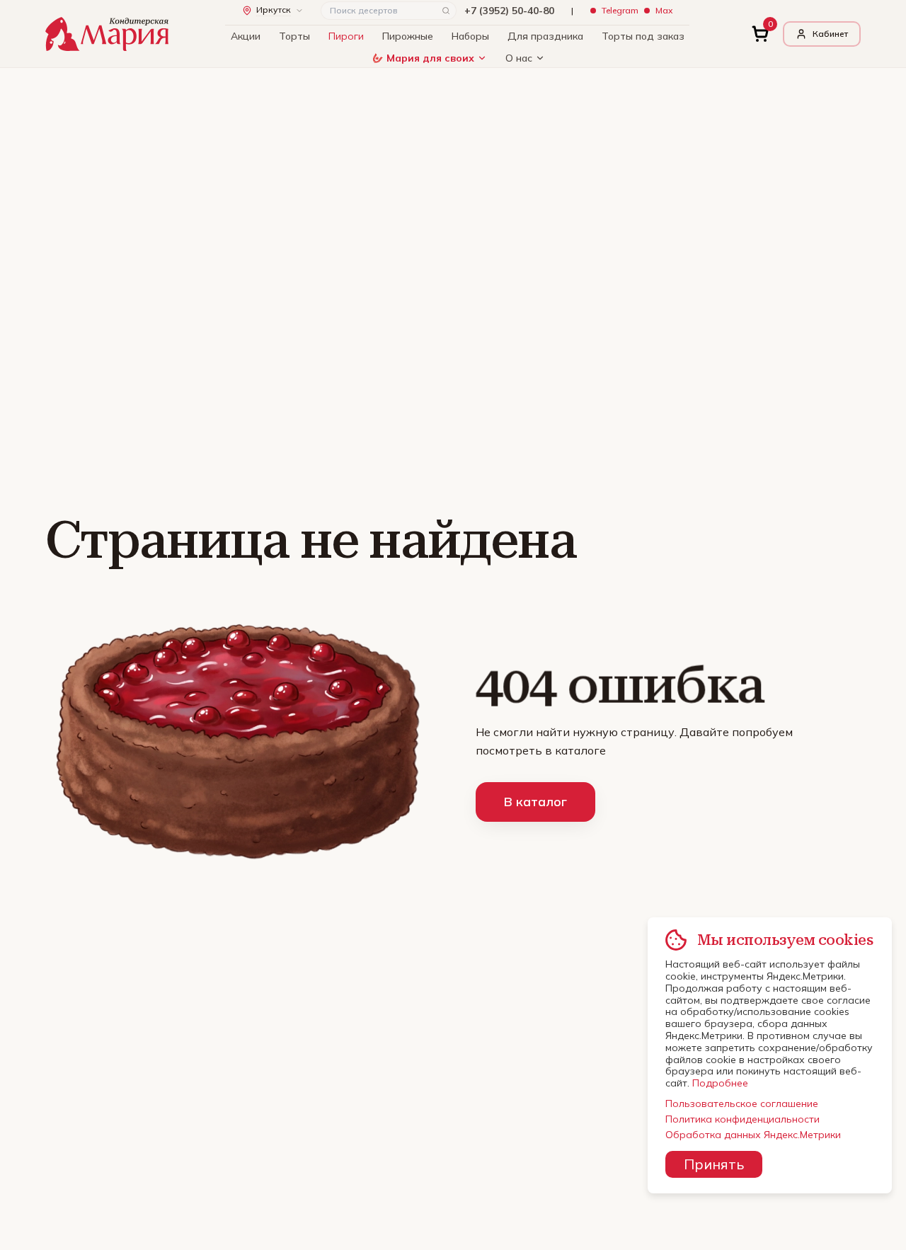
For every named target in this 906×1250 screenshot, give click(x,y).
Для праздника (545, 36)
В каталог (535, 801)
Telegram (620, 10)
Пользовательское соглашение (741, 1103)
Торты (294, 36)
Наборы (470, 36)
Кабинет (830, 33)
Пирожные (407, 36)
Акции (245, 36)
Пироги (346, 36)
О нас (518, 58)
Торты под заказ (643, 36)
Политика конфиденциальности (742, 1119)
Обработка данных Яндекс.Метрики (753, 1134)
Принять (714, 1164)
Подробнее (720, 1083)
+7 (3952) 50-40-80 (509, 10)
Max (663, 10)
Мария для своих (430, 58)
